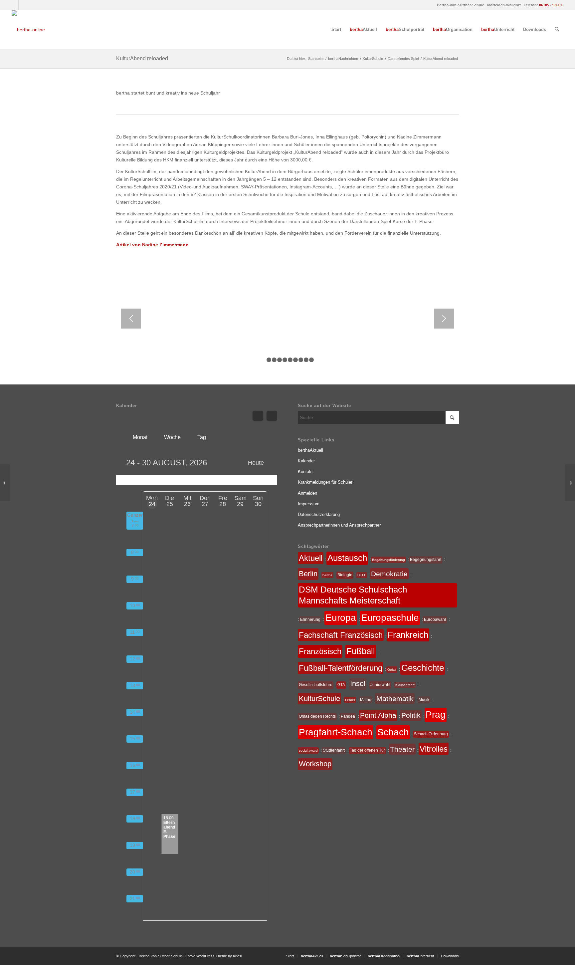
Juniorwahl (380, 684)
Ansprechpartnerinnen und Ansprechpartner (339, 525)
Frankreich (408, 635)
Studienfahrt (334, 750)
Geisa (391, 669)
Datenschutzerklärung (319, 514)
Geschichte (422, 668)
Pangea (348, 716)
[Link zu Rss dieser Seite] (24, 5)
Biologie (344, 575)
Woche (172, 437)
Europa (340, 617)
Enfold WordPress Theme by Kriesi (213, 956)
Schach (393, 732)
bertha (327, 575)
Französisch (320, 651)
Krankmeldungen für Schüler (325, 482)
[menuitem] (336, 29)
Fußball (360, 651)
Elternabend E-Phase (169, 827)
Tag (201, 437)
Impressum (308, 503)
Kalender (306, 460)
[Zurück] (131, 319)
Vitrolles (434, 748)
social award (308, 750)
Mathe (365, 699)
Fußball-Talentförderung (340, 667)
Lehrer (350, 700)
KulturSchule (319, 698)
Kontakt (305, 471)
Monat (140, 437)
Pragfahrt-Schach (335, 732)
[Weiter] (444, 319)
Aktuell (310, 558)
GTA (341, 684)
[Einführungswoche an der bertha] (570, 482)
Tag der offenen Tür (367, 750)
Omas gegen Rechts (317, 716)
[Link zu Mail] (13, 5)
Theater (402, 749)
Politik (411, 715)
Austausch (347, 558)
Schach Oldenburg (431, 734)
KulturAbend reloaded (142, 58)
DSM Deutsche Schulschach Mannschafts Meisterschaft (353, 595)
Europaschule (390, 617)
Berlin (308, 574)
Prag (436, 714)
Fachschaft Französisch (341, 634)
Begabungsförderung (388, 560)
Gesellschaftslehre (315, 684)
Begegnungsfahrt (425, 559)
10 (311, 360)
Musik (424, 699)
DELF (361, 575)
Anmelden (307, 493)
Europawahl (435, 619)
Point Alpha (378, 715)
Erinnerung (310, 619)
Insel (357, 683)
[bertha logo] (28, 29)
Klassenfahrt (405, 685)
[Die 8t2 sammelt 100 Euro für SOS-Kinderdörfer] (5, 482)
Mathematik (395, 698)
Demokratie (389, 574)
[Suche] (556, 29)
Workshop (315, 764)
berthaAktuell (310, 450)
